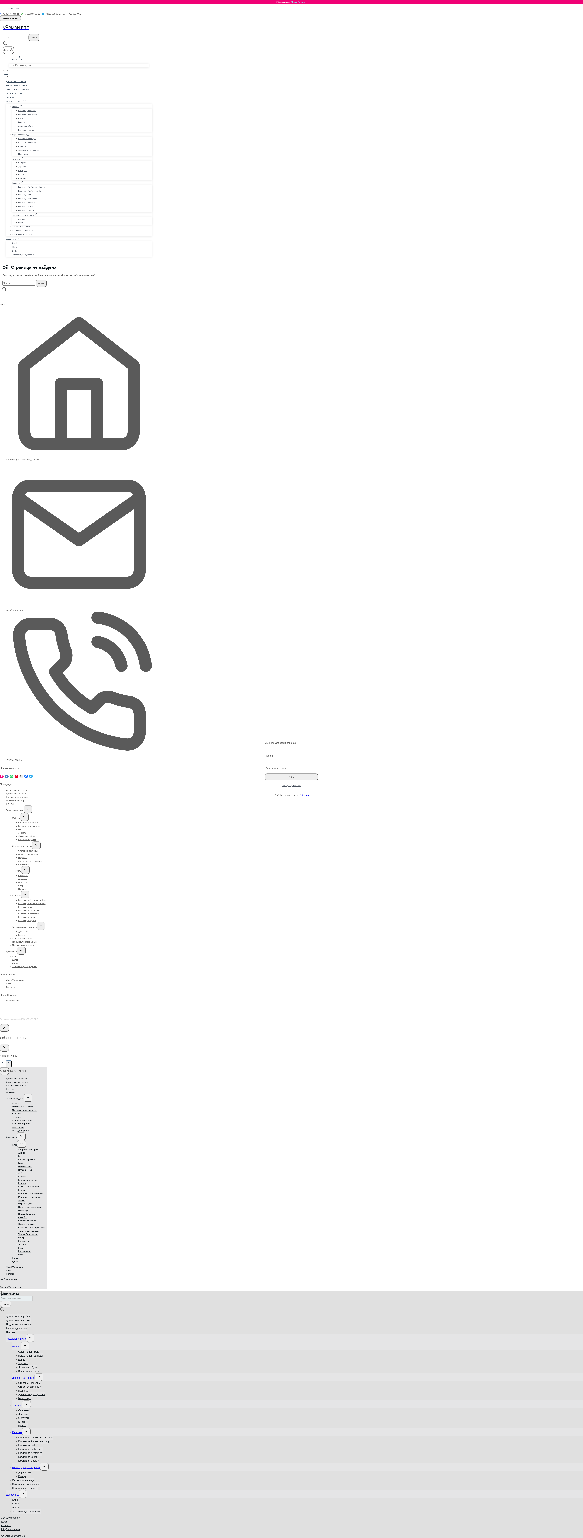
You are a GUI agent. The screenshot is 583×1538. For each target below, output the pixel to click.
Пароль (269, 756)
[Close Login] (4, 1028)
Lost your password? (291, 785)
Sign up (305, 795)
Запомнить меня (277, 768)
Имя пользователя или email (281, 743)
